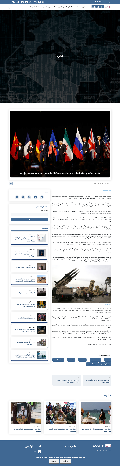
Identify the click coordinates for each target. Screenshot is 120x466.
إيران (108, 360)
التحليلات (75, 7)
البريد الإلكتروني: (43, 211)
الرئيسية (82, 7)
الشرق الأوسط (92, 364)
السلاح (82, 360)
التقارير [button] (70, 7)
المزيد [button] (33, 7)
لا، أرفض (54, 461)
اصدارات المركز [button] (42, 7)
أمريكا (71, 360)
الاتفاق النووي (105, 364)
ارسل (29, 219)
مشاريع (50, 7)
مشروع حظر (95, 360)
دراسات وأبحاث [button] (59, 7)
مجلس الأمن (58, 360)
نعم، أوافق (65, 461)
